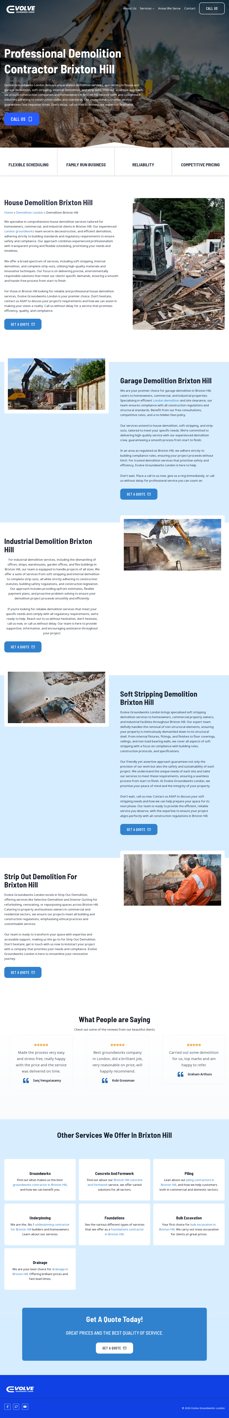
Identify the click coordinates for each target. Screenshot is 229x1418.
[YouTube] (25, 1407)
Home (8, 212)
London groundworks (19, 231)
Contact (190, 8)
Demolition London (29, 212)
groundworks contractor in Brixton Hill (40, 1185)
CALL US (212, 8)
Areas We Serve (169, 8)
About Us (129, 8)
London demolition (166, 400)
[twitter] (16, 1407)
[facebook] (7, 1407)
